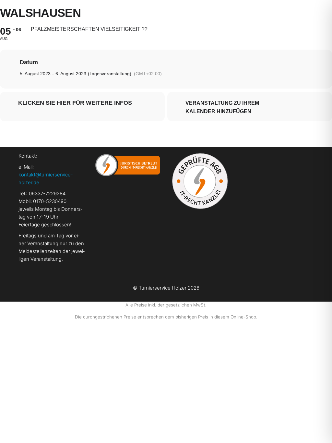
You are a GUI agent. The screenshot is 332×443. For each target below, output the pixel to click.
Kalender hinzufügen (218, 111)
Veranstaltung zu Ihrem (222, 103)
